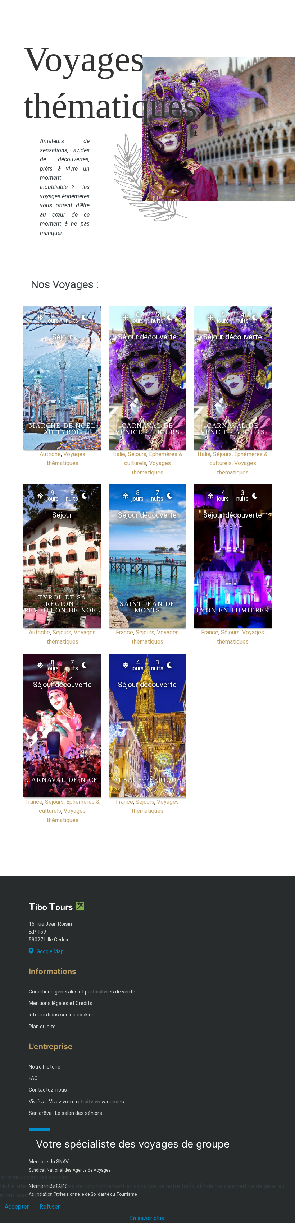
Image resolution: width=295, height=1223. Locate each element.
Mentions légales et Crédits (60, 1003)
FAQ (33, 1078)
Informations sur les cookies (62, 1015)
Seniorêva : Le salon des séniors (65, 1113)
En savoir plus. (147, 1218)
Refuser (50, 1206)
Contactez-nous (48, 1090)
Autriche (50, 454)
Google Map (50, 951)
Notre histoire (44, 1067)
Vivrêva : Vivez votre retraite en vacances (76, 1101)
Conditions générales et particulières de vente (82, 992)
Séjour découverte (147, 337)
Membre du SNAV (49, 1161)
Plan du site (42, 1026)
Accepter (17, 1206)
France (124, 632)
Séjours (137, 454)
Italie (118, 454)
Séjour (62, 337)
